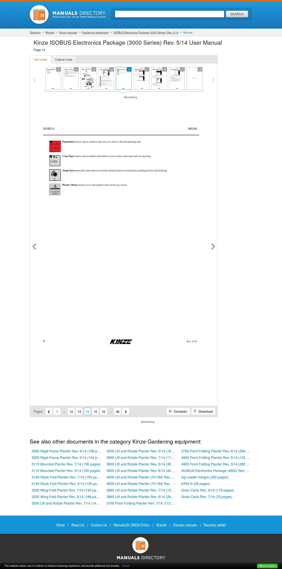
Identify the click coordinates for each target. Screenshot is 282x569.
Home (60, 524)
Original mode (63, 59)
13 (79, 411)
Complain (180, 411)
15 (95, 411)
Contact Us (99, 524)
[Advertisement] (124, 104)
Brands (161, 524)
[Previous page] (34, 247)
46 (117, 411)
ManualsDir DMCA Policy (132, 524)
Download (205, 411)
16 (103, 411)
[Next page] (213, 247)
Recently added (215, 524)
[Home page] (39, 14)
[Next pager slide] (213, 80)
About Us (77, 524)
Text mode (40, 59)
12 (71, 411)
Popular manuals (185, 524)
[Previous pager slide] (34, 80)
